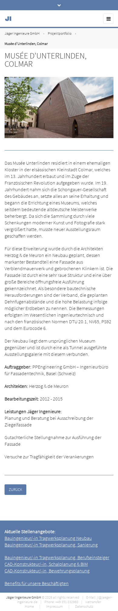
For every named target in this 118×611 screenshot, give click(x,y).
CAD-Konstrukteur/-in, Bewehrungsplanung (47, 571)
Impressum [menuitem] (54, 606)
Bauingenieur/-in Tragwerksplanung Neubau (48, 538)
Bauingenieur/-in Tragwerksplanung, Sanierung (51, 545)
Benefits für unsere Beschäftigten (37, 583)
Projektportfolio (59, 33)
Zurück (15, 489)
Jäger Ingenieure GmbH (22, 33)
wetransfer (93, 602)
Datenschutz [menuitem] (84, 606)
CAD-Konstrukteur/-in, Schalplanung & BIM (46, 564)
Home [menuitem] (29, 606)
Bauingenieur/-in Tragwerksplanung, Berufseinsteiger (57, 557)
